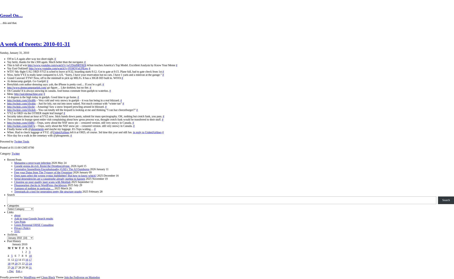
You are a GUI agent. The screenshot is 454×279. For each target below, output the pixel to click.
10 (30, 255)
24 (30, 263)
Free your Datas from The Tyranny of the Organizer (43, 172)
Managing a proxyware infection (32, 162)
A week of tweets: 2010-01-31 (35, 44)
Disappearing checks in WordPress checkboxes (40, 185)
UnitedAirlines (61, 132)
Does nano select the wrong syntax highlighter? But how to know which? (55, 175)
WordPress (30, 277)
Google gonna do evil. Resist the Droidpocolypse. (42, 166)
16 (26, 259)
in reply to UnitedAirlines (147, 132)
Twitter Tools (21, 141)
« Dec (10, 271)
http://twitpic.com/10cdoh (21, 109)
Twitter (16, 153)
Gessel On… (11, 15)
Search (11, 194)
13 (16, 259)
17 (30, 259)
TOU (17, 231)
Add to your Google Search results (33, 218)
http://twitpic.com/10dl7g (21, 125)
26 (12, 267)
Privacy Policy (22, 228)
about (17, 215)
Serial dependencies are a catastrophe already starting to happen (49, 178)
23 (26, 263)
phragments (37, 129)
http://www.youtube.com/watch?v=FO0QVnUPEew (58, 68)
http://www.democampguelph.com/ (26, 87)
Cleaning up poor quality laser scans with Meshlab (42, 182)
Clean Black (48, 277)
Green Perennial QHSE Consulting (34, 224)
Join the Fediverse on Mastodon (82, 277)
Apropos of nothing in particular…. (34, 188)
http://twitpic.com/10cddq (21, 103)
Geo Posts (20, 221)
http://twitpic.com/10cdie (21, 106)
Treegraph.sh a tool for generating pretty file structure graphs (48, 191)
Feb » (19, 271)
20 (16, 263)
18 (9, 263)
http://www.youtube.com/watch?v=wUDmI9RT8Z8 (57, 65)
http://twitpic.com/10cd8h (21, 100)
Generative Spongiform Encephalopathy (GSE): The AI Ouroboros (51, 169)
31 (30, 267)
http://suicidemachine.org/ (28, 93)
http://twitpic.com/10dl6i (20, 122)
